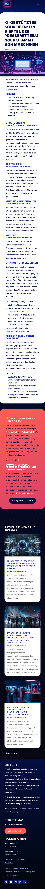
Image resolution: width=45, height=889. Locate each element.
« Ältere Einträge (10, 753)
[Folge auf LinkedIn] (20, 882)
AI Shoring (14, 812)
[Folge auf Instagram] (15, 882)
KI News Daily (12, 432)
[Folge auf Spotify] (6, 882)
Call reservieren (14, 831)
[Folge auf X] (25, 882)
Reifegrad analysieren (21, 500)
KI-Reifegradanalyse (25, 493)
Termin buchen (10, 855)
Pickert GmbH (28, 432)
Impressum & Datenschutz (14, 859)
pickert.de (22, 808)
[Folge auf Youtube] (11, 882)
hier (9, 389)
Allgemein (20, 571)
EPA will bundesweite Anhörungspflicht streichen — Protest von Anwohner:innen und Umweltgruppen (20, 638)
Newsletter (8, 863)
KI (17, 49)
